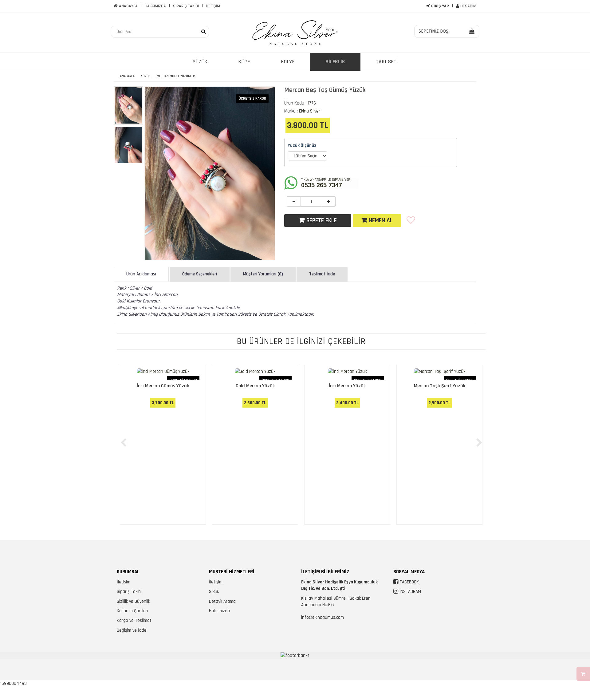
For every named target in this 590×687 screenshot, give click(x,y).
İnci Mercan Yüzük (347, 386)
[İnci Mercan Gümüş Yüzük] (163, 373)
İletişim (123, 582)
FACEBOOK (409, 582)
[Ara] (203, 31)
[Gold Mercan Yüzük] (255, 373)
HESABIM (467, 6)
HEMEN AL (380, 220)
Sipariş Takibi (129, 591)
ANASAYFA (128, 6)
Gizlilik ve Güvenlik (133, 601)
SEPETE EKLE (321, 220)
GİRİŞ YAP (439, 6)
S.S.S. (214, 591)
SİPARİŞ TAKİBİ (186, 6)
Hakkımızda (219, 611)
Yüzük (146, 76)
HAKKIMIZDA (155, 6)
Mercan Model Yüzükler (176, 76)
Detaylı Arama (222, 601)
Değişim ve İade (132, 630)
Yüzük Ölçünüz (302, 145)
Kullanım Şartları (132, 611)
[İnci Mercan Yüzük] (347, 373)
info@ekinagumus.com (322, 617)
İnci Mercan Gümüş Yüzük (163, 386)
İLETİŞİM (213, 6)
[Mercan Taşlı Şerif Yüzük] (439, 373)
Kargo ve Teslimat (134, 620)
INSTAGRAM (410, 591)
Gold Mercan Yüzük (255, 386)
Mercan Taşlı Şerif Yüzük (439, 386)
